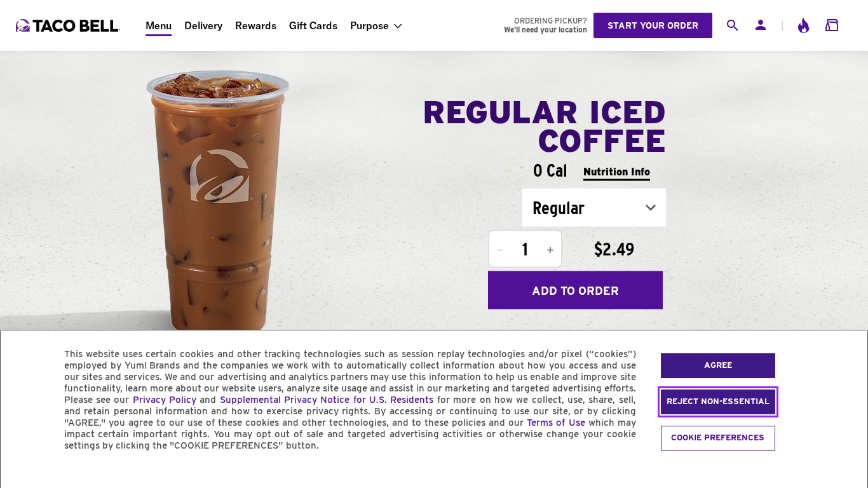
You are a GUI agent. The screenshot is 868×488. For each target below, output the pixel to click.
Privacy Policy (164, 399)
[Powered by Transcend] (21, 474)
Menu (159, 25)
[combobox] (594, 208)
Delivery (203, 25)
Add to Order (575, 290)
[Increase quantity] (550, 250)
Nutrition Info (616, 171)
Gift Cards (313, 25)
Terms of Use (556, 422)
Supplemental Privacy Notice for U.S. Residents (327, 399)
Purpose (369, 25)
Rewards (255, 25)
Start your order (652, 25)
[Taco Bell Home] (69, 25)
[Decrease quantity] (500, 250)
